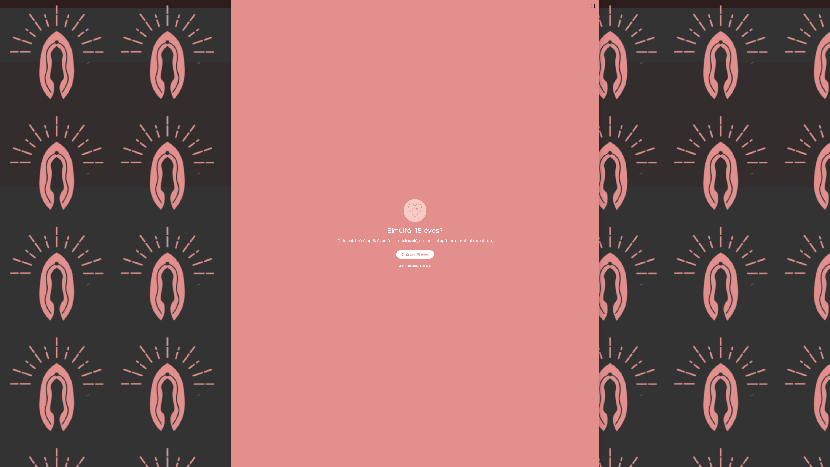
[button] (592, 6)
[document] (415, 233)
